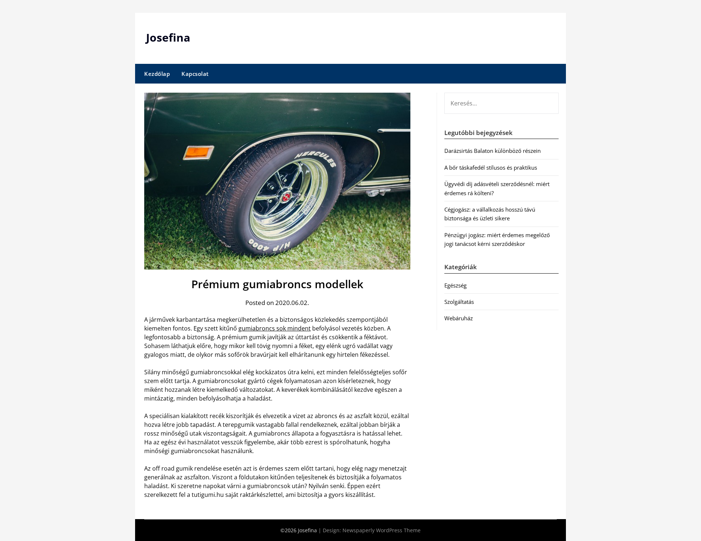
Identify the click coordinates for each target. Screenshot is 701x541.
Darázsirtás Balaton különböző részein (492, 150)
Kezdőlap (157, 73)
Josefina (168, 37)
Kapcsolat (195, 73)
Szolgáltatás (459, 301)
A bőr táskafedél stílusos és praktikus (490, 167)
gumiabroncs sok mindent (274, 328)
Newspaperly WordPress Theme (381, 530)
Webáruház (458, 318)
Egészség (455, 285)
